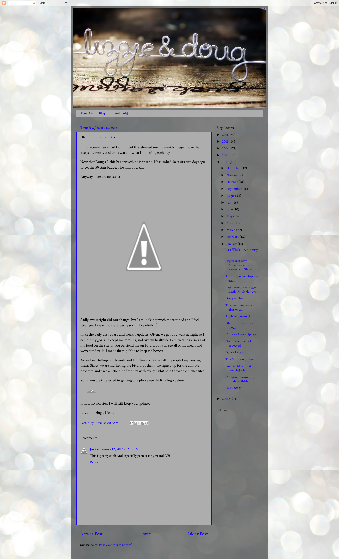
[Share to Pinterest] (147, 423)
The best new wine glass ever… (238, 307)
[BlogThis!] (135, 423)
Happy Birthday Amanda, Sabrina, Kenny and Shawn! (240, 265)
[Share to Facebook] (143, 423)
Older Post (198, 534)
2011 (225, 398)
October (232, 182)
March (231, 230)
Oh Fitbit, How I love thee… (240, 325)
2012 (226, 162)
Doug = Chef (234, 298)
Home (145, 534)
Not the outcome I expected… (238, 343)
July (229, 202)
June (230, 209)
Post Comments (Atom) (115, 545)
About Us (86, 113)
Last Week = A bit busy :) (241, 251)
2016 (226, 134)
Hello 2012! (233, 388)
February (233, 237)
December (234, 168)
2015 (226, 141)
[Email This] (132, 423)
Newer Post (91, 534)
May (229, 216)
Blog (102, 113)
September (234, 189)
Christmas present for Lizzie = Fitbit (240, 379)
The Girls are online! (240, 359)
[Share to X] (139, 423)
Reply (94, 462)
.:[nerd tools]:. (120, 113)
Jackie (94, 449)
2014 (226, 148)
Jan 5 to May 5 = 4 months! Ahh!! (238, 368)
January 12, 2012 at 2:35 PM (120, 449)
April (230, 223)
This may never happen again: (241, 278)
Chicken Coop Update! (241, 334)
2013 (225, 155)
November (234, 175)
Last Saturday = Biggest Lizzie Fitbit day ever (241, 289)
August (231, 195)
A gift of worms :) (237, 316)
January (232, 244)
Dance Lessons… (236, 352)
